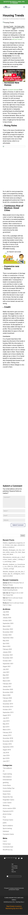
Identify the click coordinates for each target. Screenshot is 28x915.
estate (22, 888)
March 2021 (6, 681)
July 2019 (6, 718)
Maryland (20, 897)
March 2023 (6, 626)
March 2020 (6, 695)
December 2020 (8, 689)
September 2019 (8, 712)
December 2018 (8, 738)
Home (10, 902)
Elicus (22, 902)
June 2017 (6, 761)
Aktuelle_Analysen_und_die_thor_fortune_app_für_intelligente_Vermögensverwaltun (14, 574)
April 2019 (6, 727)
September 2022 (8, 638)
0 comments (22, 18)
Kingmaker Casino (8, 800)
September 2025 (8, 623)
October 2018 (7, 744)
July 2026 (6, 612)
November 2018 (8, 741)
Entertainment (7, 780)
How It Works (14, 866)
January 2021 (7, 686)
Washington (12, 897)
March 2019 (6, 729)
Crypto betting (7, 774)
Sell (12, 864)
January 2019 (7, 735)
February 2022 (7, 649)
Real (17, 902)
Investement (7, 791)
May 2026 (6, 615)
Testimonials (14, 867)
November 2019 (8, 707)
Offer (13, 902)
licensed (17, 888)
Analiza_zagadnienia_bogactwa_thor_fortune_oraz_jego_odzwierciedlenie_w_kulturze (14, 545)
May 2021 (6, 675)
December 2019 (8, 704)
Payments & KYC (8, 811)
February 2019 (7, 732)
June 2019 (6, 721)
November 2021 (8, 658)
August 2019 (7, 715)
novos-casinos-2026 (9, 808)
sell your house (16, 39)
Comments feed (8, 847)
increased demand (13, 90)
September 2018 (8, 747)
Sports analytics (8, 825)
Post (4, 817)
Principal (6, 888)
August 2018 (7, 750)
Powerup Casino (8, 820)
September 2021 (8, 663)
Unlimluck (6, 831)
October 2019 (7, 709)
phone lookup (7, 814)
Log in (5, 841)
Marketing (6, 805)
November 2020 (8, 692)
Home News (16, 18)
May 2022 (6, 640)
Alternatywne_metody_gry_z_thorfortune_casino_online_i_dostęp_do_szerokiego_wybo (14, 559)
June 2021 (6, 672)
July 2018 (6, 752)
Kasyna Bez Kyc (8, 797)
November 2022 (8, 632)
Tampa (13, 899)
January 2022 (7, 652)
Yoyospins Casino (8, 834)
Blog (13, 869)
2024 (6, 902)
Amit (5, 18)
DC (16, 897)
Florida (6, 897)
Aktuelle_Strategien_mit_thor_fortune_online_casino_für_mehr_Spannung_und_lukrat (14, 552)
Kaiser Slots (6, 794)
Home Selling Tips (8, 788)
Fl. (15, 899)
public (5, 823)
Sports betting (7, 828)
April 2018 (6, 758)
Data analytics (7, 777)
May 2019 (6, 724)
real (20, 888)
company (12, 888)
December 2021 (8, 655)
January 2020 (7, 701)
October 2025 (7, 620)
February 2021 (7, 684)
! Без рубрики (7, 768)
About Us (14, 871)
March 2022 (6, 646)
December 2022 (8, 629)
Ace (8, 902)
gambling (6, 782)
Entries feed (6, 844)
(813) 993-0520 (10, 1)
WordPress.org (7, 850)
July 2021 (6, 669)
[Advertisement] (14, 175)
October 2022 (7, 635)
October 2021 (7, 661)
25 (3, 771)
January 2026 (7, 618)
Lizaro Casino (7, 802)
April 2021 (6, 678)
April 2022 (6, 643)
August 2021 (7, 666)
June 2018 (6, 755)
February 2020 (7, 698)
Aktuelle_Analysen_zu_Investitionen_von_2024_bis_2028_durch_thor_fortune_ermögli (14, 567)
